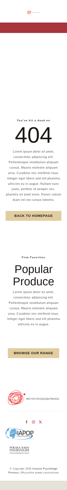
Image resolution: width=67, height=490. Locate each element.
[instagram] (33, 422)
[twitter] (40, 422)
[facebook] (26, 422)
